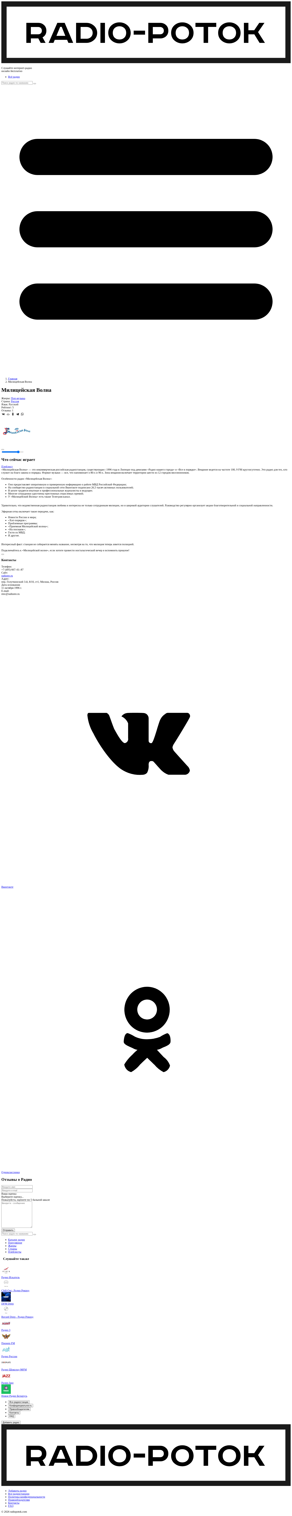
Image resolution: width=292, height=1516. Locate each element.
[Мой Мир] (8, 414)
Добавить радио (17, 1490)
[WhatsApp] (22, 414)
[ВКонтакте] (3, 414)
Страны (12, 1248)
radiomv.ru (7, 575)
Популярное (15, 1242)
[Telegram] (18, 414)
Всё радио (14, 76)
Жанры (12, 1245)
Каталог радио (16, 1239)
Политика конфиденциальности (26, 1496)
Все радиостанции (18, 1493)
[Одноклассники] (13, 414)
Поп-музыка (18, 398)
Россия (15, 401)
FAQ (11, 1506)
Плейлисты (14, 1251)
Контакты (13, 1502)
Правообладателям (19, 1499)
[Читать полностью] (2, 554)
